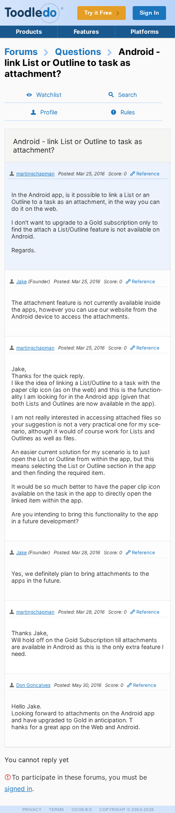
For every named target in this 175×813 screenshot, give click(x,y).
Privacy (32, 809)
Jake (21, 281)
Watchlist (48, 94)
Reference (148, 174)
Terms (56, 809)
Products (29, 31)
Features (86, 31)
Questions (78, 51)
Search (127, 94)
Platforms (145, 31)
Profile (48, 112)
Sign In (149, 13)
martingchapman (35, 174)
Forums (21, 51)
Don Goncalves (33, 685)
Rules (127, 112)
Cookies (82, 809)
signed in (18, 789)
